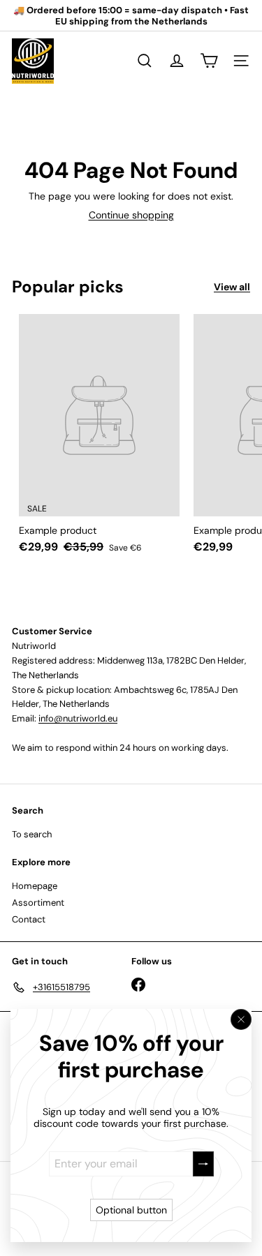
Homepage (34, 886)
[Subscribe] (203, 1163)
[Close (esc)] (241, 1019)
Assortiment (38, 903)
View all (232, 287)
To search (32, 834)
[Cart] (209, 60)
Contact (28, 919)
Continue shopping (131, 215)
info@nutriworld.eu (77, 718)
